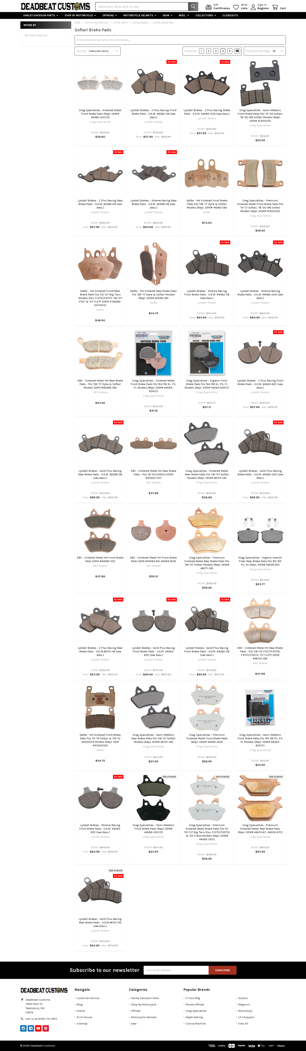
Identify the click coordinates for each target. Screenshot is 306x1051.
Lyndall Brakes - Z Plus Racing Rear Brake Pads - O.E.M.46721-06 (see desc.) (100, 651)
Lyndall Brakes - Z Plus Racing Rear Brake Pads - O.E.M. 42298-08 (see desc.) (100, 204)
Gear (166, 15)
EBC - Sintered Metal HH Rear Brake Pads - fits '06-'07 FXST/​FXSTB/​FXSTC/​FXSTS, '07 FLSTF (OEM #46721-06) (260, 653)
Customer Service (88, 998)
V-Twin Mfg (193, 998)
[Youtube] (38, 1028)
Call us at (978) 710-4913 (41, 1018)
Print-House (84, 1017)
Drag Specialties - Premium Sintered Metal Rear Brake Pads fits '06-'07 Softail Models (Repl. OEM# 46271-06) (206, 563)
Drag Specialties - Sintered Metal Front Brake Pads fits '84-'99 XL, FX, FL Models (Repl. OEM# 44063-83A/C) (153, 386)
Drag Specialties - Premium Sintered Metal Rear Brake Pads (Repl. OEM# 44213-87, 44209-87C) (260, 828)
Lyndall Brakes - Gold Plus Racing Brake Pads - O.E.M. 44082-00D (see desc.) (260, 474)
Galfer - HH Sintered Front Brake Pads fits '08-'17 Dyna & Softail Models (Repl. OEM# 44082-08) (206, 204)
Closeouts (230, 15)
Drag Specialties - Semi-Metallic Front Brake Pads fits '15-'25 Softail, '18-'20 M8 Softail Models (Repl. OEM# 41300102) (260, 115)
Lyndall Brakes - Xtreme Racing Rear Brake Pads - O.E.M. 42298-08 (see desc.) (153, 204)
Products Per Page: (258, 51)
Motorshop (245, 1010)
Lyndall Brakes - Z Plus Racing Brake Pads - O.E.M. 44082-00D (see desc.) (207, 111)
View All (243, 1023)
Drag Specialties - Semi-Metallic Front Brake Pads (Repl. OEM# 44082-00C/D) (153, 828)
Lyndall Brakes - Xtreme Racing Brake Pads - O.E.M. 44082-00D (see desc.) (260, 294)
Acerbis (243, 998)
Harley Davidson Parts (39, 15)
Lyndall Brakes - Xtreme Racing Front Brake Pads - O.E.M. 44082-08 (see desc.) (207, 294)
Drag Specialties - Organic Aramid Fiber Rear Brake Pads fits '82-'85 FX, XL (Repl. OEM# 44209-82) (260, 561)
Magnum (244, 1004)
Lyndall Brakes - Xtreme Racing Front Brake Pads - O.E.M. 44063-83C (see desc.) (100, 828)
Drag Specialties (196, 1010)
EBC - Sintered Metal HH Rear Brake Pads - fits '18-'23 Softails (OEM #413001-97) (153, 474)
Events (81, 1010)
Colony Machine (196, 1023)
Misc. (182, 15)
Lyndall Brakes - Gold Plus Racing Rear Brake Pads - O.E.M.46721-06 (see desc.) (100, 922)
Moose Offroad (195, 1004)
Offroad (108, 15)
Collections (204, 15)
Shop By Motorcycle (79, 15)
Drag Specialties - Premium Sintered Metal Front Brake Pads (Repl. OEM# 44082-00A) (207, 738)
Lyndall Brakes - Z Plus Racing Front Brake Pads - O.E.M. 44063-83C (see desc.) (260, 384)
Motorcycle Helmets (138, 15)
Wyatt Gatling (194, 1017)
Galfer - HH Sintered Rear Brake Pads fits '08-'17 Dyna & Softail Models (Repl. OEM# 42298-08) (153, 294)
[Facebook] (31, 1028)
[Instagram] (23, 1028)
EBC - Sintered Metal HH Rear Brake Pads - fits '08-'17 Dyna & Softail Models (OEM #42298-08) (100, 384)
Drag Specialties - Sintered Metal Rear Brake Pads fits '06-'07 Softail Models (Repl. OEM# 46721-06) (207, 474)
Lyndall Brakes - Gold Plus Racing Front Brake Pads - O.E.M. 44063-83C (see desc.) (153, 651)
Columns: (191, 51)
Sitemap (82, 1023)
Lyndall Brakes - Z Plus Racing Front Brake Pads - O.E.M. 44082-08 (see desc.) (153, 113)
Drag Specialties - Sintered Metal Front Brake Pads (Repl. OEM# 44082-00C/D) (100, 113)
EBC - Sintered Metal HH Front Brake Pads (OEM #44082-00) (100, 559)
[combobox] (146, 6)
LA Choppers (246, 1017)
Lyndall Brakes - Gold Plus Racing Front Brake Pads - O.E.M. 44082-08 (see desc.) (207, 651)
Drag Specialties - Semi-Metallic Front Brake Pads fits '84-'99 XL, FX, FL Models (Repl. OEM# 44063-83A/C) (260, 740)
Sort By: (82, 51)
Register (263, 8)
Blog (80, 1004)
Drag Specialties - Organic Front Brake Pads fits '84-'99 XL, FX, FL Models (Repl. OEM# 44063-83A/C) (207, 384)
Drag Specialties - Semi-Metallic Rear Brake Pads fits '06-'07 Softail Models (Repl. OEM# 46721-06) (153, 738)
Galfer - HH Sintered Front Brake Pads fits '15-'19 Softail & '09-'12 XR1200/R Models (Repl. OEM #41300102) (100, 740)
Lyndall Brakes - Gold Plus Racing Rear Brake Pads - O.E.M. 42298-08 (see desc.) (100, 474)
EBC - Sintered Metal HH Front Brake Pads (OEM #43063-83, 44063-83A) (153, 559)
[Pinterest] (45, 1028)
